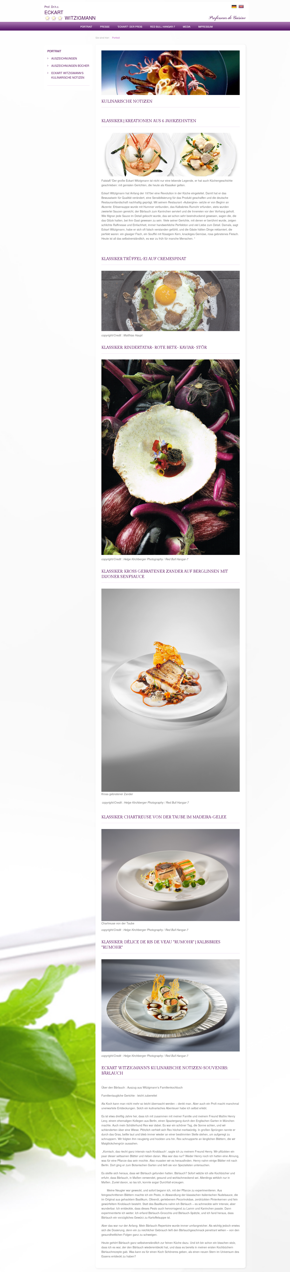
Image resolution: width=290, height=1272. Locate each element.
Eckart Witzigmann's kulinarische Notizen (67, 75)
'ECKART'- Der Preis (130, 26)
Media (186, 26)
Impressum (205, 26)
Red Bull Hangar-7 (162, 26)
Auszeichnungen (64, 58)
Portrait (86, 26)
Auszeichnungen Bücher (70, 66)
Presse (105, 26)
